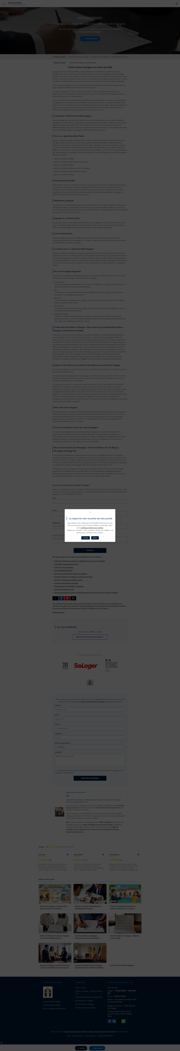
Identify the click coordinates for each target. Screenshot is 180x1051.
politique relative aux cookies (92, 528)
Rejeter (95, 538)
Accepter (85, 538)
